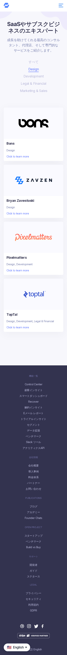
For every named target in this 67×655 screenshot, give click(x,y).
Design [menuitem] (33, 69)
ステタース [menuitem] (33, 576)
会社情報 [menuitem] (33, 457)
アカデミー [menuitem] (33, 512)
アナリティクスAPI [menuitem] (33, 448)
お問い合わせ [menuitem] (33, 488)
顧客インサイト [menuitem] (34, 390)
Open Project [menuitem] (33, 527)
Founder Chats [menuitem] (33, 518)
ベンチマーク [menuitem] (33, 436)
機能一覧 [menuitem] (33, 376)
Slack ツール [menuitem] (33, 442)
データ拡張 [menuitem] (33, 430)
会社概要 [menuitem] (33, 465)
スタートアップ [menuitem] (34, 535)
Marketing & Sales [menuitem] (33, 91)
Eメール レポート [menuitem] (33, 413)
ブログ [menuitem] (33, 506)
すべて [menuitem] (33, 62)
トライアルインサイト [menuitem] (33, 418)
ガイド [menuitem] (33, 570)
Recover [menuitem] (33, 401)
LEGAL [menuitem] (33, 585)
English (38, 649)
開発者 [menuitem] (33, 564)
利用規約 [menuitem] (33, 604)
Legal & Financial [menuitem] (33, 83)
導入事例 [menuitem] (33, 471)
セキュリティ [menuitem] (33, 598)
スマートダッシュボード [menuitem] (33, 395)
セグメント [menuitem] (33, 424)
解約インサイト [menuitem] (34, 407)
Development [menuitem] (33, 76)
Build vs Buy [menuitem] (33, 547)
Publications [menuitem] (33, 498)
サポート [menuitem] (33, 556)
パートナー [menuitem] (33, 483)
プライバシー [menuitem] (33, 593)
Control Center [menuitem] (33, 384)
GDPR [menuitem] (33, 610)
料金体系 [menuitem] (33, 477)
